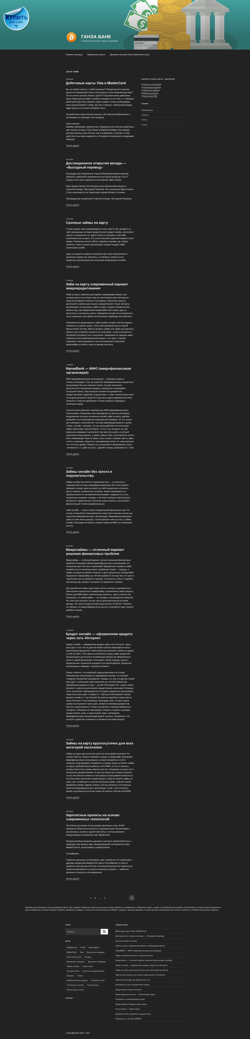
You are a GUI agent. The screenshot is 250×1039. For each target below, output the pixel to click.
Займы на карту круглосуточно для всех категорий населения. (99, 745)
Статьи (144, 119)
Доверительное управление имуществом (133, 1013)
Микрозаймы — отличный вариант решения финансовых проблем (95, 551)
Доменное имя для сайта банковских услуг (130, 54)
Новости (145, 114)
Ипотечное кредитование (93, 971)
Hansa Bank (94, 947)
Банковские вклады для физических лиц (132, 979)
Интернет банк (73, 971)
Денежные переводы (97, 961)
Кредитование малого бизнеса (128, 989)
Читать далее (72, 145)
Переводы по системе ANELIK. (128, 1018)
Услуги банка (92, 985)
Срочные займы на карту (87, 222)
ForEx (82, 947)
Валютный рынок (74, 956)
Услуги (144, 124)
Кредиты (70, 975)
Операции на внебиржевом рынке (130, 999)
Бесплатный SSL (150, 96)
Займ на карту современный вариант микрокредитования (97, 286)
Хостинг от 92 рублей (152, 84)
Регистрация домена (152, 87)
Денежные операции (76, 961)
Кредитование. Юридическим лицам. (131, 1004)
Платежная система (75, 985)
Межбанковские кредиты (77, 980)
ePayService (72, 947)
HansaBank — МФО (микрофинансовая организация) (98, 370)
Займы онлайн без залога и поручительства (89, 473)
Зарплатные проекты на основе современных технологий (92, 816)
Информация (147, 110)
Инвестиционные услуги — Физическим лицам (135, 994)
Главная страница (74, 54)
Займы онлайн (73, 966)
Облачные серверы (151, 90)
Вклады (88, 956)
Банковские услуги (96, 54)
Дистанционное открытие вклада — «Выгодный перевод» (96, 165)
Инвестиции (88, 966)
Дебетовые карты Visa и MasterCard (96, 82)
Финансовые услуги (75, 989)
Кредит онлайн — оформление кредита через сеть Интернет (99, 635)
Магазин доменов (150, 93)
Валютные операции (96, 952)
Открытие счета (98, 980)
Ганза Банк (96, 36)
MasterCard (72, 952)
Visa (81, 952)
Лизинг (80, 975)
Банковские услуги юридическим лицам (132, 984)
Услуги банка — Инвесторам (127, 1009)
